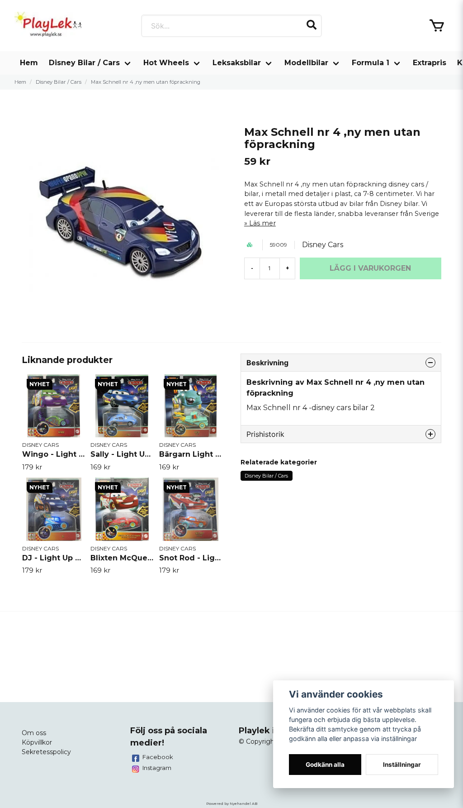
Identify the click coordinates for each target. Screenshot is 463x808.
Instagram (156, 767)
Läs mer (262, 223)
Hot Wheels (166, 62)
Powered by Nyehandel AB (231, 803)
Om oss (34, 733)
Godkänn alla (325, 764)
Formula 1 (370, 62)
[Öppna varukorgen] (437, 26)
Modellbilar (306, 62)
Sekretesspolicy (46, 752)
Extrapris (429, 62)
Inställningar (402, 764)
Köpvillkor (37, 742)
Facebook (157, 756)
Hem (29, 62)
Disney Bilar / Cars (84, 62)
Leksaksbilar (237, 62)
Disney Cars (322, 244)
